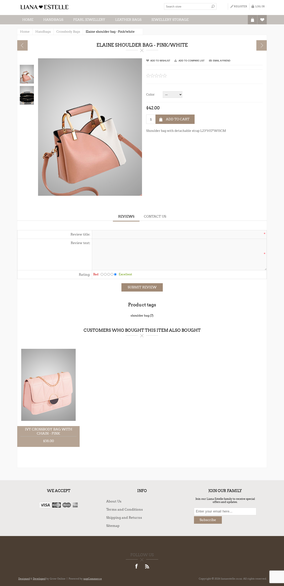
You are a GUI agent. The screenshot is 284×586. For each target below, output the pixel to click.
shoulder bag (140, 315)
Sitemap (113, 526)
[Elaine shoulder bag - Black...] (22, 45)
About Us (113, 501)
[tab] (126, 217)
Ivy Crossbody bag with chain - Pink (48, 431)
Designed (24, 578)
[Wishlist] (262, 19)
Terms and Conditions (124, 509)
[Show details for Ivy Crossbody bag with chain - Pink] (48, 385)
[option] (26, 74)
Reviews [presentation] (126, 216)
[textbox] (187, 6)
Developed (39, 578)
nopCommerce (92, 578)
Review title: (80, 234)
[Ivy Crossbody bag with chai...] (261, 45)
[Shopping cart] (252, 19)
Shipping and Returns (124, 518)
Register (240, 6)
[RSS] (147, 567)
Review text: (80, 243)
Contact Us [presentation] (155, 216)
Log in (260, 6)
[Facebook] (137, 567)
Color (150, 94)
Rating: (84, 275)
